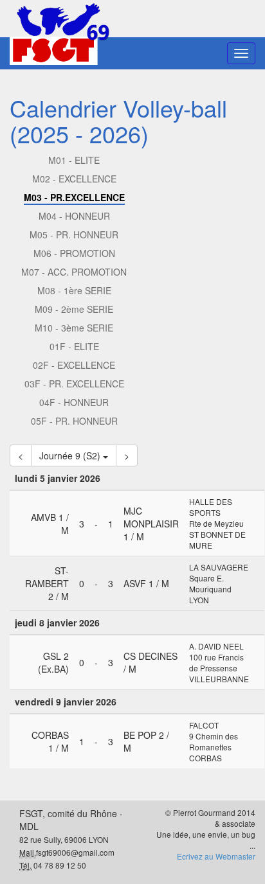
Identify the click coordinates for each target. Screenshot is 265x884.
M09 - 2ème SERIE (74, 309)
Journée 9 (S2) (71, 455)
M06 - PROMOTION (74, 253)
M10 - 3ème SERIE (74, 327)
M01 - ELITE (74, 160)
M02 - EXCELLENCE (74, 178)
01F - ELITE (74, 346)
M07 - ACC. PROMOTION (74, 271)
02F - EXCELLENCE (74, 364)
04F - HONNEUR (74, 402)
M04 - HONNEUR (74, 215)
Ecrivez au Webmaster (216, 856)
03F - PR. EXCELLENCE (74, 383)
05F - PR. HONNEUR (74, 420)
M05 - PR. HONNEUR (74, 234)
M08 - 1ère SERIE (74, 290)
